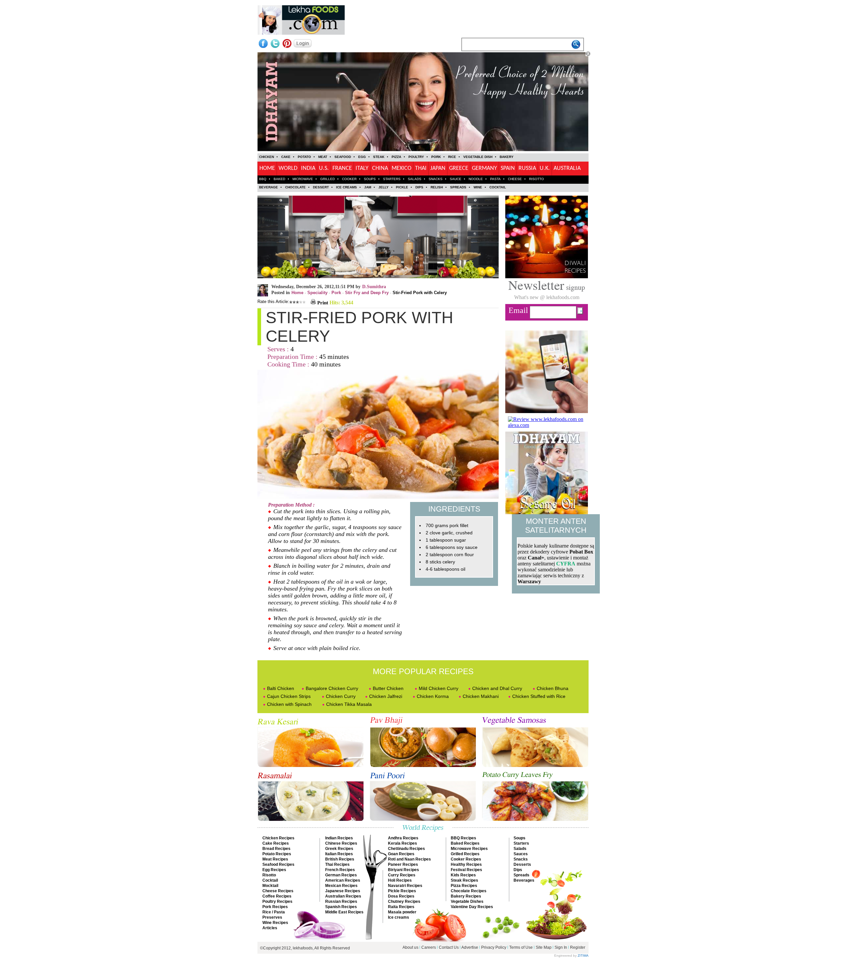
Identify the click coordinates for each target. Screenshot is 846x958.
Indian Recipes (339, 838)
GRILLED (327, 179)
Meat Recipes (275, 859)
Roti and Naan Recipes (409, 859)
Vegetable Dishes (467, 901)
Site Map (544, 947)
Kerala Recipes (402, 843)
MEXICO (401, 168)
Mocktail (270, 885)
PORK (436, 157)
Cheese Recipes (277, 891)
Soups (519, 838)
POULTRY (416, 157)
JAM (367, 187)
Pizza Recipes (464, 885)
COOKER (349, 179)
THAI (421, 168)
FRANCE (342, 168)
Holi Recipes (400, 880)
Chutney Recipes (404, 901)
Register (577, 947)
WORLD (288, 168)
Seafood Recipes (278, 864)
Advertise (470, 947)
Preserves (272, 917)
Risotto (269, 875)
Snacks (521, 859)
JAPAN (437, 168)
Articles (269, 928)
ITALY (362, 168)
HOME (267, 168)
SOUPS (370, 179)
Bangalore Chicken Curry (332, 688)
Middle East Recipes (344, 912)
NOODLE (476, 179)
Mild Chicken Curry (438, 688)
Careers (428, 947)
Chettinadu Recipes (406, 848)
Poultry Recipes (277, 901)
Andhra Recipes (403, 838)
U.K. (545, 168)
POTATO (304, 157)
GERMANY (484, 168)
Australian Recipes (343, 896)
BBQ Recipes (463, 838)
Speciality (317, 292)
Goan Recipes (401, 854)
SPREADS (458, 187)
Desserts (522, 864)
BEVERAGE (268, 187)
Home (297, 292)
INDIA (308, 168)
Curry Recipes (401, 875)
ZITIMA (583, 955)
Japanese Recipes (342, 891)
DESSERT (321, 187)
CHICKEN (266, 157)
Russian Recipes (341, 901)
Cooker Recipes (466, 859)
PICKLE (402, 187)
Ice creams (398, 917)
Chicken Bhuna (552, 688)
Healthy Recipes (466, 864)
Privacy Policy (493, 947)
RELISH (437, 187)
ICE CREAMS (346, 187)
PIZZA (396, 157)
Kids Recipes (463, 875)
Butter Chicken (388, 688)
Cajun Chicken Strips (289, 696)
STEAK (378, 157)
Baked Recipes (465, 843)
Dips (518, 869)
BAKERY (507, 157)
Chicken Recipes (278, 838)
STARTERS (392, 179)
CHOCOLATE (295, 187)
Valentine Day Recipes (472, 906)
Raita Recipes (401, 906)
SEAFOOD (342, 157)
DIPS (419, 187)
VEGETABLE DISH (477, 157)
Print (322, 302)
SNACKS (435, 179)
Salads (520, 848)
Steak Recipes (464, 880)
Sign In (561, 947)
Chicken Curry (341, 696)
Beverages (524, 880)
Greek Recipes (339, 848)
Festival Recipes (466, 869)
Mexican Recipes (341, 885)
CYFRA (565, 563)
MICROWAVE (302, 179)
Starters (521, 843)
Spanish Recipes (341, 906)
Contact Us (449, 947)
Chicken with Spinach (289, 704)
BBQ (262, 179)
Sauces (521, 854)
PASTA (495, 179)
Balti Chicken (280, 688)
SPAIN (508, 168)
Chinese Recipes (341, 843)
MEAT (322, 157)
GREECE (458, 168)
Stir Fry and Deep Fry (367, 292)
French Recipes (340, 869)
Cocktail (270, 880)
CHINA (380, 168)
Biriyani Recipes (403, 869)
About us (410, 947)
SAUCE (455, 179)
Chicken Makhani (481, 696)
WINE (478, 187)
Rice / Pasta (273, 912)
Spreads (521, 875)
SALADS (414, 179)
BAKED (279, 179)
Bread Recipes (276, 848)
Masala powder (402, 912)
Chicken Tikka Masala (349, 704)
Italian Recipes (339, 854)
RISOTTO (536, 179)
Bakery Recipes (466, 896)
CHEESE (515, 179)
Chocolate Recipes (468, 891)
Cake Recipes (275, 843)
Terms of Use (521, 947)
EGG (362, 157)
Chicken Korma (433, 696)
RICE (452, 157)
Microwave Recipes (469, 848)
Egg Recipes (274, 869)
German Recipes (341, 875)
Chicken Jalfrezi (385, 696)
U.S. (324, 168)
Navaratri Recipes (405, 885)
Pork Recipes (275, 906)
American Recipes (342, 880)
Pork (336, 292)
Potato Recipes (276, 854)
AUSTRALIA (567, 168)
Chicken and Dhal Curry (497, 688)
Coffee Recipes (276, 896)
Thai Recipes (337, 864)
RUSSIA (527, 168)
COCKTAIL (497, 187)
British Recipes (339, 859)
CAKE (285, 157)
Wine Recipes (275, 922)
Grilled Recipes (465, 854)
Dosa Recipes (401, 896)
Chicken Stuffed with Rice (538, 696)
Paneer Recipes (403, 864)
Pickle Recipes (402, 891)
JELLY (383, 187)
